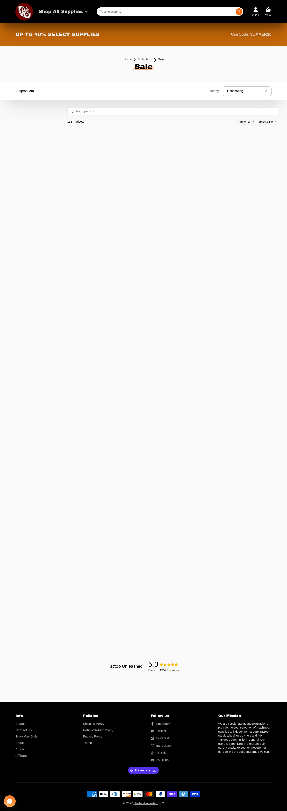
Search (20, 723)
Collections (145, 59)
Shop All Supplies (61, 11)
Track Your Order (26, 736)
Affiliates (21, 755)
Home (128, 59)
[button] (267, 122)
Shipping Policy (93, 723)
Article (19, 749)
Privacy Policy (92, 736)
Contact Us (23, 730)
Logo (24, 11)
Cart (268, 11)
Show (242, 121)
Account (255, 11)
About (19, 743)
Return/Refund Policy (98, 730)
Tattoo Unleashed (146, 803)
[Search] (239, 11)
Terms (87, 743)
